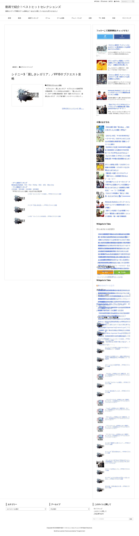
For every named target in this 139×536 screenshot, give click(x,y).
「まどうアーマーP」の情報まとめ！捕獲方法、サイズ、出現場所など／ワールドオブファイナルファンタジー (117, 401)
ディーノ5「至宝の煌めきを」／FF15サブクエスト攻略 (117, 452)
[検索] (133, 1)
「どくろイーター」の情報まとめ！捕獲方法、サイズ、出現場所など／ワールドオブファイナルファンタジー (117, 436)
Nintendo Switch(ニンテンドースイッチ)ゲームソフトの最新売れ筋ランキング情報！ (119, 92)
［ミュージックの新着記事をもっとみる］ (110, 277)
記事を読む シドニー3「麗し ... (73, 108)
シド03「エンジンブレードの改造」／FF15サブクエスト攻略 (44, 194)
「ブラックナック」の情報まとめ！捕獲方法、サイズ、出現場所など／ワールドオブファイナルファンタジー (117, 427)
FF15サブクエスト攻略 (54, 85)
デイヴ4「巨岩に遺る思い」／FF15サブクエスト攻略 (42, 205)
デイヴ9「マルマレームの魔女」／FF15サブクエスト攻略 (117, 383)
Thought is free (81, 531)
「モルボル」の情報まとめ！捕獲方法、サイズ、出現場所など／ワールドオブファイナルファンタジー (117, 375)
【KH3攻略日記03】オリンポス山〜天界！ (112, 304)
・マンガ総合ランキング (19, 187)
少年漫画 (14, 189)
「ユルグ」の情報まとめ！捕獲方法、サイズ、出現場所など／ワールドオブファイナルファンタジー (117, 410)
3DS (44, 185)
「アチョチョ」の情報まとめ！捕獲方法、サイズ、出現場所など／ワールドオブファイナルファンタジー (117, 418)
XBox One (50, 185)
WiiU (40, 185)
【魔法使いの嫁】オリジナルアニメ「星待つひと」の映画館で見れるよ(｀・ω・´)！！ (116, 176)
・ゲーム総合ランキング (19, 183)
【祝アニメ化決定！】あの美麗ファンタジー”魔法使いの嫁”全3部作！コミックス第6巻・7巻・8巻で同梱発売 (117, 213)
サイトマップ (98, 508)
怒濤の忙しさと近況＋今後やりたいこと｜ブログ (113, 319)
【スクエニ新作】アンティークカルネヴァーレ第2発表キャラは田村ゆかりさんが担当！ (119, 47)
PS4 (25, 185)
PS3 (30, 185)
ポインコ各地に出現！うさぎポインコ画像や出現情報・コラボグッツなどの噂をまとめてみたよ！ (117, 167)
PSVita (35, 185)
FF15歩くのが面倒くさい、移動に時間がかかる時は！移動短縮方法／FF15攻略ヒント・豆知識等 (117, 358)
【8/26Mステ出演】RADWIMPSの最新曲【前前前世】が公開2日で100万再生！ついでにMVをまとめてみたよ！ (118, 150)
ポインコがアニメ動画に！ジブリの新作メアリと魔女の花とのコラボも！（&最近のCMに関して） (118, 63)
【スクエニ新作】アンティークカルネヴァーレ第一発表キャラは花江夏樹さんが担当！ (118, 77)
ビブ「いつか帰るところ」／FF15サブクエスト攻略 (117, 469)
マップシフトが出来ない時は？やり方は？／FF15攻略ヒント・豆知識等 (117, 348)
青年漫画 (21, 189)
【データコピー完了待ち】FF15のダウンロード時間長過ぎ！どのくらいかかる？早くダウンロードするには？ (117, 462)
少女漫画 (28, 189)
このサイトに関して (100, 511)
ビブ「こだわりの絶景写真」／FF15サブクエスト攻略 (117, 365)
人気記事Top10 (99, 514)
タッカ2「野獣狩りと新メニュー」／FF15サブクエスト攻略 (117, 443)
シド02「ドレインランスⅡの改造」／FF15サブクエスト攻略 (44, 216)
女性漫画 (36, 189)
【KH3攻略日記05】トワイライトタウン (111, 290)
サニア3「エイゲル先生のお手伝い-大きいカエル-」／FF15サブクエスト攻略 (117, 478)
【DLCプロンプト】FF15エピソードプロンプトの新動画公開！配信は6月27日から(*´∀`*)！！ (119, 106)
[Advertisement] (47, 43)
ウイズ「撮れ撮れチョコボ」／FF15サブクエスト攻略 (117, 391)
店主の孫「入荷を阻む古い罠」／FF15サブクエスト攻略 (117, 487)
